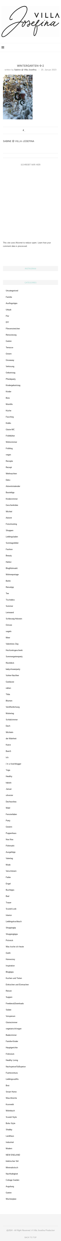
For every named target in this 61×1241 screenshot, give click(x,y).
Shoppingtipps (12, 934)
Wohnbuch (10, 1111)
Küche (8, 410)
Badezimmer (11, 1035)
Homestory (10, 959)
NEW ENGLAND (13, 1155)
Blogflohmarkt (12, 568)
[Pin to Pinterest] (33, 130)
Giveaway (10, 360)
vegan (8, 455)
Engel (8, 884)
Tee (7, 593)
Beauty (9, 555)
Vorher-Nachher (12, 675)
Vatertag (9, 858)
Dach (8, 726)
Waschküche (11, 1098)
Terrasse (9, 347)
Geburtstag (10, 373)
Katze (8, 745)
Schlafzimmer (12, 720)
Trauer (8, 902)
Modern (9, 1148)
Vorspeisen (10, 1016)
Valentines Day (12, 644)
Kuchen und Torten (14, 978)
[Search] (58, 47)
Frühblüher (10, 436)
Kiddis (8, 423)
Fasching (10, 417)
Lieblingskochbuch (14, 921)
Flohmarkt (10, 846)
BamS (8, 751)
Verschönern (11, 871)
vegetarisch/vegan (13, 1029)
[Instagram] (38, 47)
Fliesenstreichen (13, 328)
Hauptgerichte (12, 1047)
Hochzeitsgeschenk (14, 650)
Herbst (8, 562)
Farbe (8, 877)
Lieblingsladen (12, 537)
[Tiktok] (54, 47)
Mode (8, 865)
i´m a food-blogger (13, 764)
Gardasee (10, 682)
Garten (9, 341)
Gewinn (9, 827)
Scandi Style (11, 1117)
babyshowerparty (13, 669)
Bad (7, 896)
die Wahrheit (11, 738)
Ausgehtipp (10, 852)
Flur (7, 316)
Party (8, 820)
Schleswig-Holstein (14, 619)
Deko (8, 480)
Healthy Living (12, 1060)
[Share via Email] (36, 130)
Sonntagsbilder (12, 543)
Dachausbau (11, 802)
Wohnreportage (12, 574)
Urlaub (8, 310)
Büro (8, 398)
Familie (9, 297)
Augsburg (10, 1186)
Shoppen (9, 530)
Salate (8, 1010)
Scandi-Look (11, 909)
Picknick (9, 940)
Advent (9, 518)
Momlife (9, 404)
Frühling (9, 448)
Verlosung (10, 366)
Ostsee (9, 625)
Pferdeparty (11, 379)
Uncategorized (12, 291)
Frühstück (10, 1054)
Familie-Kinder (12, 1041)
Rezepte (9, 461)
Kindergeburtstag (13, 385)
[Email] (47, 47)
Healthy (9, 776)
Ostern (9, 354)
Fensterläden (11, 814)
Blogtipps (10, 972)
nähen (8, 688)
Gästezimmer (11, 1022)
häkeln (8, 783)
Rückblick (10, 663)
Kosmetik (10, 1104)
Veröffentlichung (13, 707)
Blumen (9, 701)
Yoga (8, 770)
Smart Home (11, 1092)
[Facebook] (44, 47)
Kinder (8, 391)
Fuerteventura (12, 1073)
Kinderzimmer (12, 499)
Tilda (8, 694)
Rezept (9, 467)
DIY (7, 322)
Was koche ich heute (15, 947)
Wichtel (9, 511)
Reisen (9, 991)
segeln (8, 631)
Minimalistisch (12, 1167)
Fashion (9, 549)
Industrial (10, 1142)
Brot (7, 1085)
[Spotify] (51, 47)
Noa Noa (9, 839)
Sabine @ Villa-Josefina (25, 69)
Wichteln (9, 732)
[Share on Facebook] (28, 130)
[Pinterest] (41, 47)
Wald (8, 808)
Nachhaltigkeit (12, 1174)
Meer (8, 638)
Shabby (9, 1129)
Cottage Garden (12, 1180)
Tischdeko (10, 600)
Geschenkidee (12, 505)
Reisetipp (10, 587)
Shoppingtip (11, 928)
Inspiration (10, 966)
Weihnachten (11, 473)
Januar (9, 789)
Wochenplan (11, 1199)
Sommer (9, 606)
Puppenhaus (11, 833)
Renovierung (11, 335)
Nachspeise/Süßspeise (16, 1067)
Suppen (9, 997)
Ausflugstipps (11, 303)
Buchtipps (10, 890)
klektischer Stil (12, 1161)
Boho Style (10, 1123)
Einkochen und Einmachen (17, 984)
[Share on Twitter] (31, 130)
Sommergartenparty (14, 656)
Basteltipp (10, 492)
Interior (9, 915)
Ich (7, 757)
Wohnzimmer (11, 442)
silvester (9, 795)
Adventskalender (13, 486)
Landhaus (10, 1136)
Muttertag (10, 713)
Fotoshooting (11, 524)
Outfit (8, 953)
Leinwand (10, 612)
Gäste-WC (10, 429)
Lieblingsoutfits (12, 1079)
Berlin (8, 581)
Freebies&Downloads (15, 1003)
